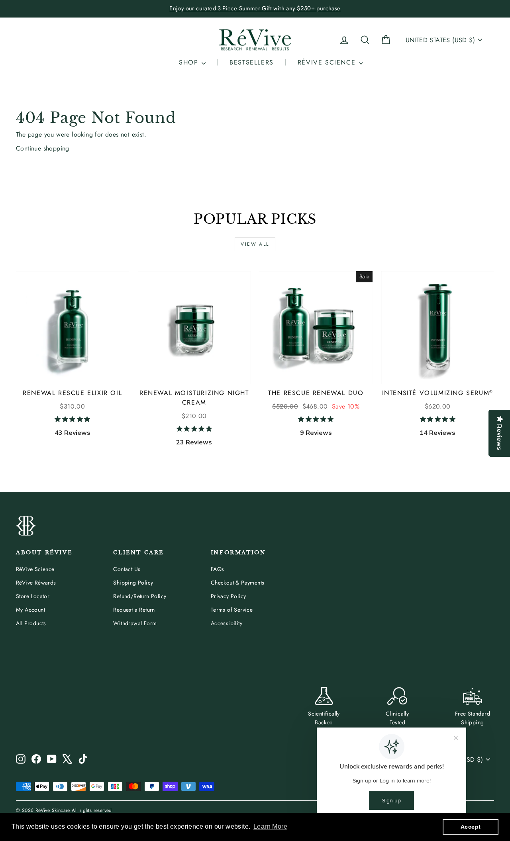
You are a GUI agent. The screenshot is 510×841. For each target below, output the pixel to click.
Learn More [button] (270, 826)
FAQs (217, 569)
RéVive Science (35, 569)
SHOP (190, 62)
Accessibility (226, 623)
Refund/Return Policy (139, 596)
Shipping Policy (133, 583)
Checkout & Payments (238, 583)
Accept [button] (471, 826)
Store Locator (32, 596)
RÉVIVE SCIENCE (328, 62)
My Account (30, 610)
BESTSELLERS (252, 62)
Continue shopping (42, 148)
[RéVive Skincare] (255, 40)
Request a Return (134, 610)
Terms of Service (232, 610)
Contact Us (126, 569)
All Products (31, 623)
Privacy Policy (228, 596)
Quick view (72, 375)
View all (255, 244)
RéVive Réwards (36, 583)
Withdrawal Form (135, 623)
